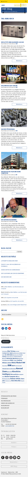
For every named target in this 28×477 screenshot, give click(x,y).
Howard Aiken (4, 365)
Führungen (4, 398)
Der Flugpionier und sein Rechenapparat (12, 273)
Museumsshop (5, 405)
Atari (24, 353)
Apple (11, 353)
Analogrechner (5, 353)
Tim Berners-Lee (8, 380)
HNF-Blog (13, 466)
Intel (17, 365)
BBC (6, 355)
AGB (17, 472)
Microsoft (13, 374)
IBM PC (13, 365)
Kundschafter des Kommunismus (10, 270)
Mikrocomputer (19, 374)
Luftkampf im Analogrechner (9, 261)
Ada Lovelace (4, 351)
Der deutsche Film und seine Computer (11, 172)
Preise (13, 447)
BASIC (3, 355)
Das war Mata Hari (6, 277)
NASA (3, 376)
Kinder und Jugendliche (7, 403)
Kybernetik (9, 371)
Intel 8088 (20, 365)
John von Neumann (11, 368)
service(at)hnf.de (9, 426)
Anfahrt (13, 443)
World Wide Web (16, 381)
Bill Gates (10, 355)
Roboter (13, 379)
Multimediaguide (6, 401)
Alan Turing (11, 351)
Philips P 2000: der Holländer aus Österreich (10, 265)
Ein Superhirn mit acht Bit (11, 297)
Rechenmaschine (6, 378)
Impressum (4, 472)
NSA (18, 376)
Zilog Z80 (22, 380)
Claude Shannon (10, 356)
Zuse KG (3, 382)
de (1, 1)
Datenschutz (11, 472)
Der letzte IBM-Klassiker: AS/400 (12, 42)
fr (5, 1)
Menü (3, 5)
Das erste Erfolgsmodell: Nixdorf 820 (17, 305)
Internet (4, 368)
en (3, 1)
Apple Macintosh (16, 353)
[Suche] (26, 1)
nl (6, 1)
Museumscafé (5, 408)
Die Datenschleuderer (8, 220)
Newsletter (13, 462)
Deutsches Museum (12, 358)
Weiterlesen (19, 61)
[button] (2, 328)
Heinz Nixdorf (17, 362)
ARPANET (21, 353)
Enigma (15, 360)
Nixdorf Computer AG (11, 376)
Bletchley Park (16, 355)
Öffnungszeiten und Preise (8, 396)
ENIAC (11, 360)
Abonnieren (6, 341)
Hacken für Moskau (8, 129)
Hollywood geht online (9, 86)
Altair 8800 (17, 351)
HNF (17, 43)
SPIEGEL (18, 379)
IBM (9, 365)
